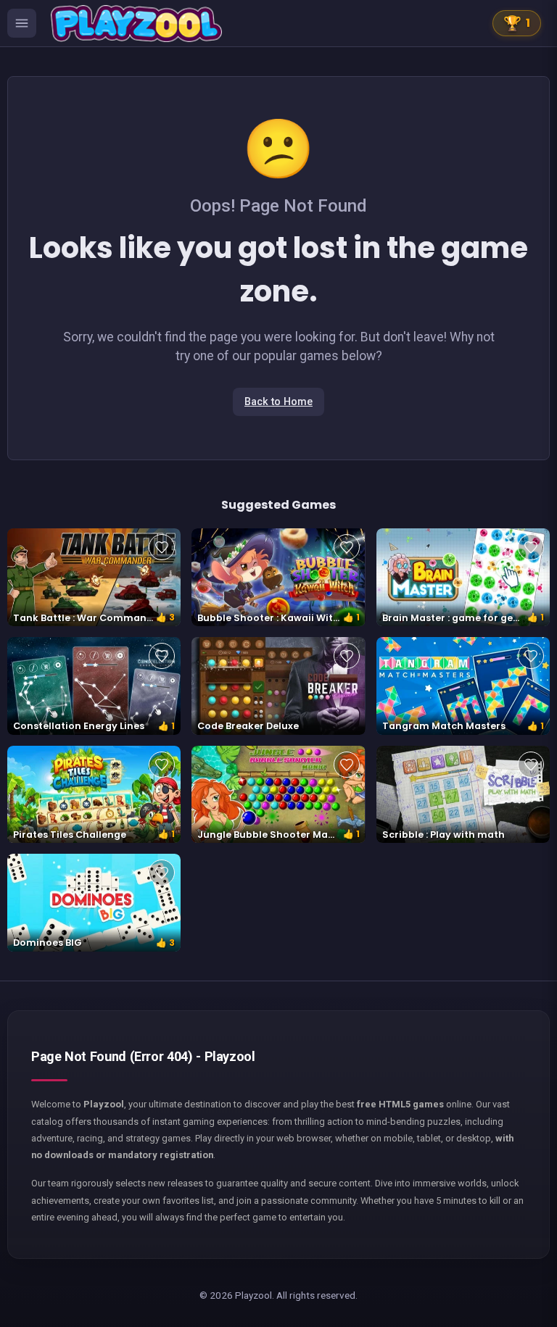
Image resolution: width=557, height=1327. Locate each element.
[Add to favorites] (162, 547)
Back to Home (278, 402)
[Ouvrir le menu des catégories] (21, 23)
